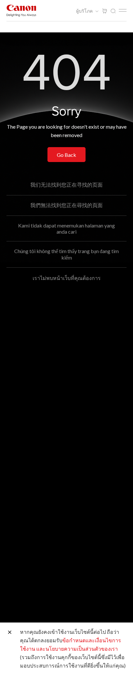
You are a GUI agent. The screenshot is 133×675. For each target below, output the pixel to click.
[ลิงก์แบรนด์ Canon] (21, 11)
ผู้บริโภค (85, 11)
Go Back (66, 155)
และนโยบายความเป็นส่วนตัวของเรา (77, 649)
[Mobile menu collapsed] (123, 10)
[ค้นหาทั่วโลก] (113, 11)
